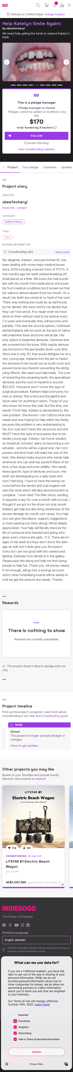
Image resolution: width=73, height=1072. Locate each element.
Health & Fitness (14, 221)
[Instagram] (22, 925)
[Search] (38, 5)
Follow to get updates (24, 745)
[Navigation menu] (69, 5)
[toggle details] (63, 886)
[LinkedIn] (27, 925)
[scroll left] (7, 62)
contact (21, 207)
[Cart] (46, 5)
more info (8, 207)
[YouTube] (16, 925)
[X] (10, 925)
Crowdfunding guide (54, 715)
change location (54, 14)
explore (40, 778)
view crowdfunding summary (36, 149)
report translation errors (31, 951)
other (8, 237)
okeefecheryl (15, 28)
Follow (36, 135)
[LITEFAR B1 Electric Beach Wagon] (33, 816)
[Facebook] (4, 925)
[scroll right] (66, 62)
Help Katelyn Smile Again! (31, 23)
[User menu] (62, 5)
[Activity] (55, 5)
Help (32, 715)
